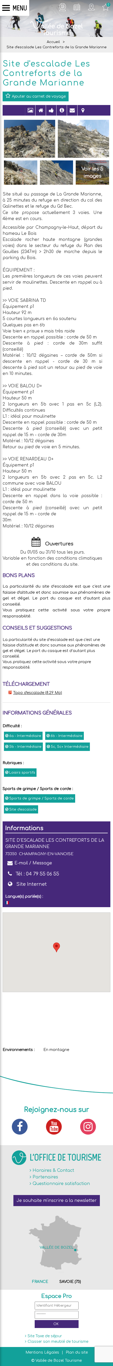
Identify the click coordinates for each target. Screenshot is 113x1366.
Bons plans (51, 113)
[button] (56, 947)
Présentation (40, 113)
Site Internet (31, 884)
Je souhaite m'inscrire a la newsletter (57, 1200)
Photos (30, 113)
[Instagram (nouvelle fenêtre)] (90, 1127)
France (40, 1282)
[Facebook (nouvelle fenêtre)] (22, 1127)
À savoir (61, 113)
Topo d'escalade (37, 693)
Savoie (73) (70, 1282)
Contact (72, 113)
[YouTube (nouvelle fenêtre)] (56, 1127)
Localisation (83, 113)
